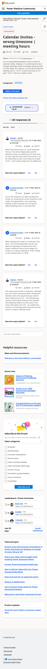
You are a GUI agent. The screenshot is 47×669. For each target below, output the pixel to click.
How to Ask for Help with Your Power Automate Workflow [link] (21, 570)
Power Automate (32, 18)
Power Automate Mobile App (19, 466)
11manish (19, 520)
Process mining (14, 470)
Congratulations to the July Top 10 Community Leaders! (28, 404)
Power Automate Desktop (17, 462)
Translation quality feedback (18, 474)
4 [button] (33, 58)
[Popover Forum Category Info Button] (39, 437)
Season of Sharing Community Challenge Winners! (26, 378)
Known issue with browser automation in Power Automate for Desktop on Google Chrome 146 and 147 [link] (24, 549)
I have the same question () (15, 98)
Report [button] (35, 52)
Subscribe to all (24, 487)
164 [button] (25, 512)
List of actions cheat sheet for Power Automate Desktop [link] (21, 588)
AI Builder (11, 447)
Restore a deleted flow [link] (15, 582)
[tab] (20, 120)
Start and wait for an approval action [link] (21, 577)
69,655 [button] (20, 138)
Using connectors (14, 477)
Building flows (13, 451)
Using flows (18, 83)
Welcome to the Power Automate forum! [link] (23, 594)
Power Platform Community (21, 8)
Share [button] (27, 52)
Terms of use (8, 651)
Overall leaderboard (38, 529)
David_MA (19, 504)
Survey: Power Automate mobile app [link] (21, 564)
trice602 (18, 512)
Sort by (6, 127)
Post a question (23, 13)
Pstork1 (13, 138)
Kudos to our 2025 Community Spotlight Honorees (26, 391)
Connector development (17, 455)
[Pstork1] (7, 138)
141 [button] (26, 520)
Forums (24, 18)
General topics (13, 458)
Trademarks (8, 655)
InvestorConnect (27, 58)
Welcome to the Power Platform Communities (23, 358)
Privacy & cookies (10, 647)
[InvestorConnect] (7, 188)
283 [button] (26, 503)
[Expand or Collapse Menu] (3, 8)
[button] (45, 8)
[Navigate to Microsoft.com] (8, 3)
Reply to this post (12, 91)
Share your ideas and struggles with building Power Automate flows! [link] (21, 558)
